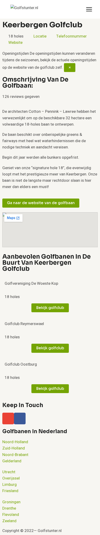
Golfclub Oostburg (21, 364)
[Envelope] (8, 418)
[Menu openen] (88, 9)
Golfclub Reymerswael (24, 324)
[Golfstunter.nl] (33, 9)
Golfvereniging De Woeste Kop (31, 283)
